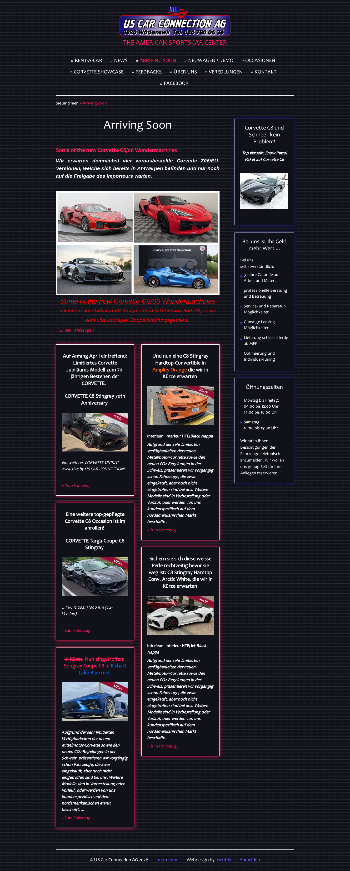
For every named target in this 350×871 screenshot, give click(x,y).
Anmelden (250, 860)
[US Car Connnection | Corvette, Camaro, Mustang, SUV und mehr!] (175, 28)
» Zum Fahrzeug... (78, 818)
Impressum (167, 860)
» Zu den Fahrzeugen (75, 330)
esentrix (223, 860)
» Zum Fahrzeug (76, 486)
